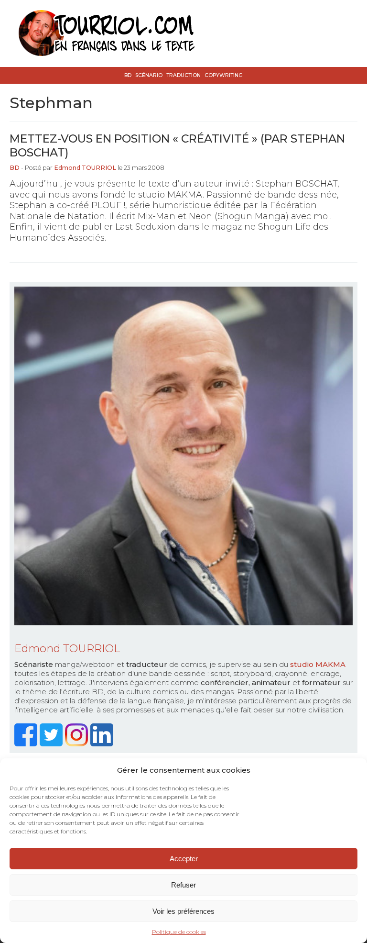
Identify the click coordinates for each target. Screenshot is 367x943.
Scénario (148, 75)
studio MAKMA (317, 664)
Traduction (183, 75)
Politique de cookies (179, 931)
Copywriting (224, 75)
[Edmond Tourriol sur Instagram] (77, 743)
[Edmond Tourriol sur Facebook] (27, 743)
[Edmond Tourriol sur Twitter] (52, 743)
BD (127, 75)
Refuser (183, 885)
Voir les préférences (183, 911)
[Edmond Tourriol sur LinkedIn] (103, 743)
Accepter (184, 858)
